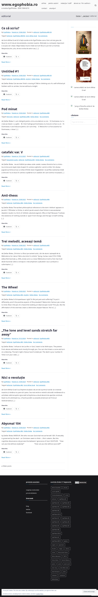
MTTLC (65, 556)
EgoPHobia (6, 32)
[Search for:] (83, 122)
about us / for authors (82, 3)
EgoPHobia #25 (55, 506)
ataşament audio (12, 160)
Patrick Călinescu (66, 560)
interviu (67, 548)
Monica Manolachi (56, 556)
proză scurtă (67, 564)
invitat (53, 552)
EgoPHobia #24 (65, 503)
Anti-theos (10, 195)
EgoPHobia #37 (65, 525)
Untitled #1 (10, 71)
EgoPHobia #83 (45, 338)
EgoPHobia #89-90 (46, 32)
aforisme (10, 117)
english (28, 79)
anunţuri (52, 8)
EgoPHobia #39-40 (56, 533)
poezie (53, 564)
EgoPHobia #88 (45, 113)
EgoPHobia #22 (62, 499)
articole (65, 487)
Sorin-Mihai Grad (31, 36)
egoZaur (66, 541)
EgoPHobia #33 (55, 522)
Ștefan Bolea (35, 79)
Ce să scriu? (10, 28)
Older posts (7, 466)
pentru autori (53, 3)
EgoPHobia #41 (55, 537)
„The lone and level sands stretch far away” (29, 332)
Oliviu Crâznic (55, 560)
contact (44, 8)
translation (62, 575)
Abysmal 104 (11, 423)
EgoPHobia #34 (65, 522)
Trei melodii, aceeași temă (22, 241)
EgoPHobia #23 (55, 503)
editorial (36, 32)
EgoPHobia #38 (55, 529)
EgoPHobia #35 (55, 525)
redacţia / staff (66, 3)
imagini (60, 548)
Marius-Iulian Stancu (63, 552)
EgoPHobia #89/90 (19, 36)
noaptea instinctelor (32, 490)
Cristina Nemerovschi (57, 495)
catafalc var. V (12, 152)
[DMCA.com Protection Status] (81, 482)
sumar (64, 571)
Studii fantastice (56, 571)
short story (54, 567)
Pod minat (9, 109)
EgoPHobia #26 (65, 506)
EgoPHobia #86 (45, 199)
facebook (29, 512)
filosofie (54, 548)
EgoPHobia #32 (65, 518)
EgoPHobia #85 (45, 245)
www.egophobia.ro (20, 4)
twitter (28, 509)
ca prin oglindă (55, 491)
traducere (54, 575)
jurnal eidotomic (31, 493)
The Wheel (10, 287)
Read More (6, 62)
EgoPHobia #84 (45, 291)
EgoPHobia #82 (45, 382)
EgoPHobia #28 (55, 510)
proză (59, 564)
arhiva (44, 3)
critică (66, 495)
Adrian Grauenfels (56, 487)
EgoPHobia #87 (45, 156)
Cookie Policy (39, 594)
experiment (61, 545)
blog (27, 506)
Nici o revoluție (13, 377)
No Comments (42, 36)
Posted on (19, 32)
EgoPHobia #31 (55, 518)
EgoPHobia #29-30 (56, 514)
